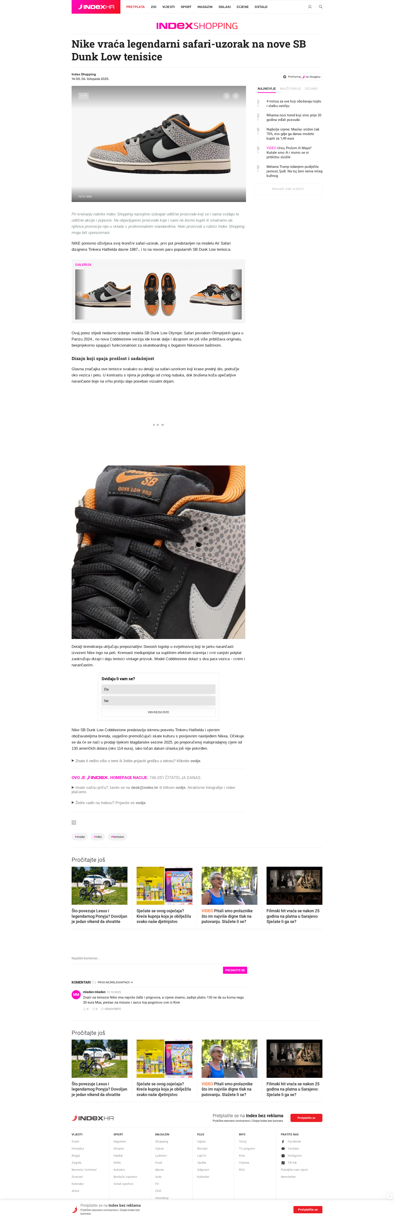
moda (80, 836)
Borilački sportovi (125, 1176)
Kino (242, 1155)
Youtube (293, 1148)
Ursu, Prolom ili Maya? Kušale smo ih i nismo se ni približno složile (289, 152)
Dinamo (119, 1148)
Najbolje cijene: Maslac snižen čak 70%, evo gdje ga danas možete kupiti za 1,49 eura (293, 134)
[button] (226, 96)
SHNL (118, 1162)
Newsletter (288, 1176)
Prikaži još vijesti (288, 189)
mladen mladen (94, 992)
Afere (75, 1191)
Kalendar (78, 1184)
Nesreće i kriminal (84, 1169)
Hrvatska (78, 1148)
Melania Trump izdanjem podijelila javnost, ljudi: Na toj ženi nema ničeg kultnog (294, 171)
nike (98, 836)
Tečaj (242, 1141)
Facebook (294, 1141)
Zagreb (76, 1162)
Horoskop (161, 1198)
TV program (247, 1148)
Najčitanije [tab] (290, 88)
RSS (242, 1169)
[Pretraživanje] (319, 7)
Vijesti (168, 7)
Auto (158, 1176)
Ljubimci (161, 1155)
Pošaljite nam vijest (294, 1169)
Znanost (77, 1176)
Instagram (295, 1155)
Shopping (161, 1141)
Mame (159, 1169)
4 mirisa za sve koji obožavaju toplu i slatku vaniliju (294, 103)
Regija (76, 1155)
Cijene (243, 7)
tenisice (117, 836)
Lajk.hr (202, 1155)
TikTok (292, 1162)
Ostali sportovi (123, 1184)
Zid (153, 7)
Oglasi (225, 7)
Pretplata (135, 7)
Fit (157, 1184)
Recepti (202, 1148)
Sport (186, 7)
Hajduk (118, 1155)
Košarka (119, 1169)
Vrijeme (244, 1162)
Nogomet (120, 1141)
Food (158, 1162)
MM (76, 994)
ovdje (180, 787)
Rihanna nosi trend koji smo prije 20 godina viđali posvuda (294, 117)
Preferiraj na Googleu (304, 76)
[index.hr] (96, 7)
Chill (158, 1191)
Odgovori (203, 1169)
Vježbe (201, 1162)
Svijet (75, 1141)
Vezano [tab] (311, 88)
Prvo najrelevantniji (114, 982)
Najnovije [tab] (267, 88)
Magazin (162, 1134)
